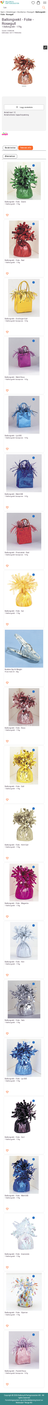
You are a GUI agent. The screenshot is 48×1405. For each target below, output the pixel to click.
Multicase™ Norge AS (24, 1403)
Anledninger (11, 12)
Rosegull (30, 12)
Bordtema (21, 12)
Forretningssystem (12, 1400)
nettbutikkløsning (29, 1400)
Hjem (3, 12)
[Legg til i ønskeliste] (7, 215)
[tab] (10, 148)
